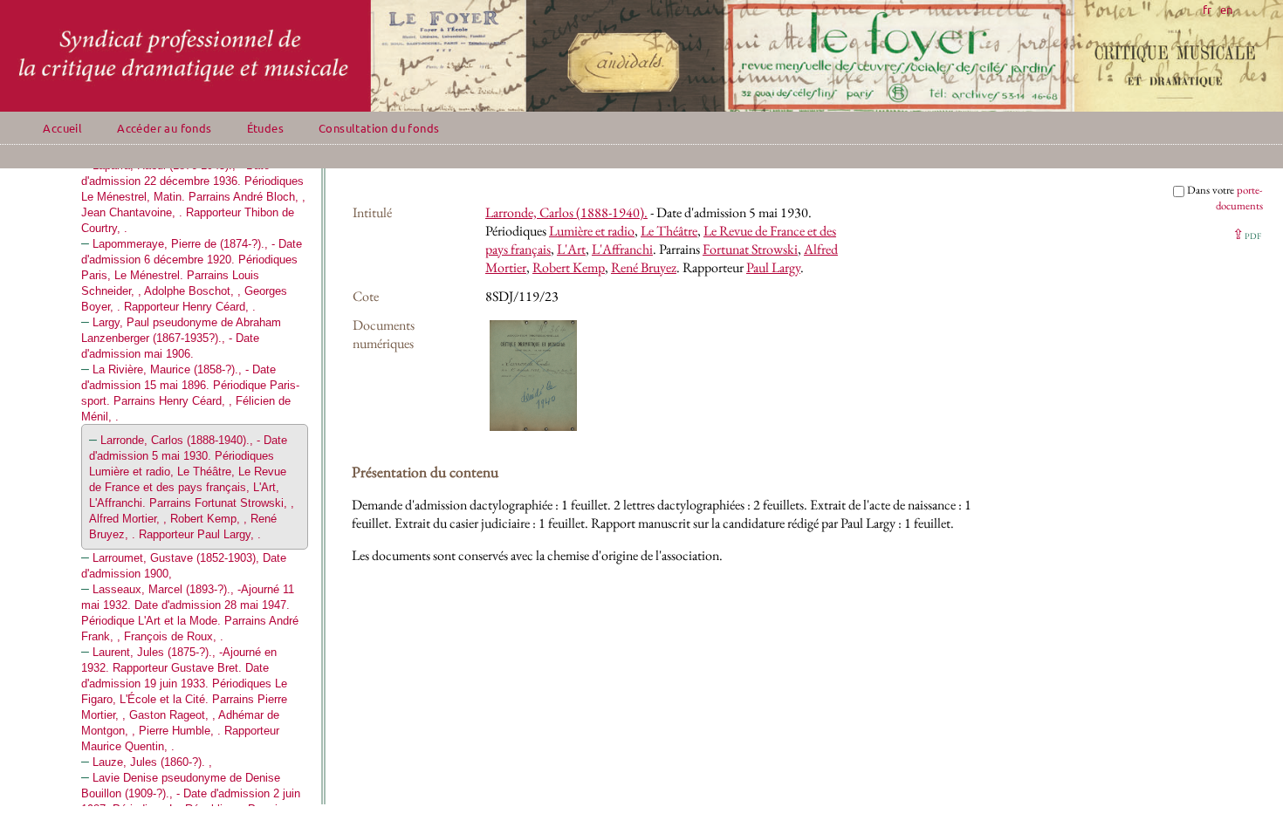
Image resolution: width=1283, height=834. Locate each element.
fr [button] (1207, 9)
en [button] (1226, 9)
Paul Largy (773, 267)
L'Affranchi (622, 249)
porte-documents (1239, 197)
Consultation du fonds (379, 127)
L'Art (571, 249)
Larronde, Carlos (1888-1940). (566, 212)
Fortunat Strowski (750, 249)
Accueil (62, 127)
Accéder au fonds (164, 127)
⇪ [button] (1246, 234)
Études (265, 127)
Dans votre (1225, 197)
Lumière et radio (592, 231)
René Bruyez (643, 267)
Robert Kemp (568, 267)
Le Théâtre (669, 231)
